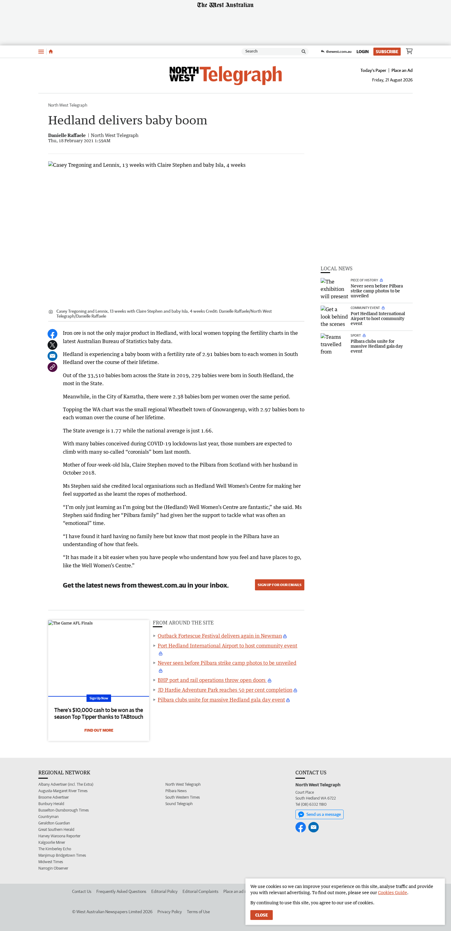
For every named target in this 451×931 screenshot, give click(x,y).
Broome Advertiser (53, 797)
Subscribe (387, 51)
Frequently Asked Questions (121, 891)
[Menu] (41, 51)
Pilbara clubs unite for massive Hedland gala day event (221, 700)
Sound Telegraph (179, 803)
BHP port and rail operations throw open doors (212, 680)
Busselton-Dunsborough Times (63, 810)
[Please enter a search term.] (304, 51)
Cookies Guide (392, 892)
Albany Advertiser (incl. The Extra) (65, 784)
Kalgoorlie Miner (51, 842)
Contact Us (81, 891)
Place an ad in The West (244, 891)
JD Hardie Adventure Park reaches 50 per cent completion (225, 690)
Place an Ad (402, 70)
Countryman (48, 816)
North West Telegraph (67, 105)
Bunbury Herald (51, 803)
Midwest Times (50, 861)
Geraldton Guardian (54, 823)
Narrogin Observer (53, 868)
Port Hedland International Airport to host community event (227, 646)
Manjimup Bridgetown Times (62, 855)
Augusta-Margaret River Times (62, 790)
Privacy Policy (169, 911)
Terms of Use (198, 911)
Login (363, 51)
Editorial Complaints (200, 891)
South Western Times (182, 797)
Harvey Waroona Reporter (59, 836)
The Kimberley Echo (54, 849)
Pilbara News (176, 790)
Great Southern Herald (56, 829)
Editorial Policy (164, 891)
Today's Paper (373, 70)
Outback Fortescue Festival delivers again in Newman (220, 636)
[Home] (50, 51)
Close (261, 915)
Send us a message (323, 814)
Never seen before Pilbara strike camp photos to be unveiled (227, 663)
